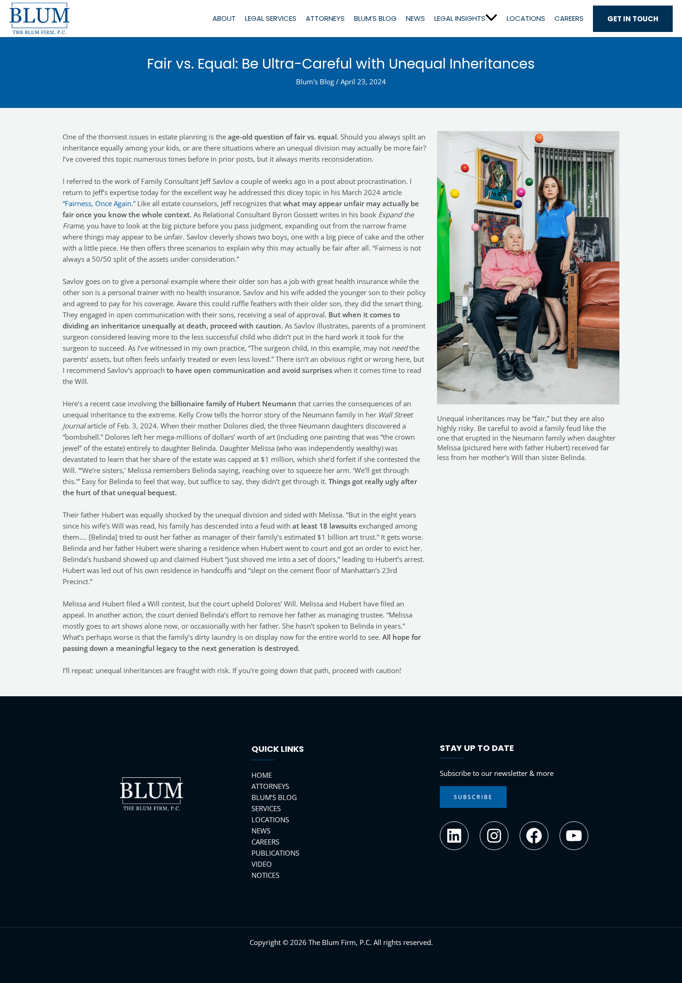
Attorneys (325, 18)
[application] (491, 18)
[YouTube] (574, 835)
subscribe (473, 797)
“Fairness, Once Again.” (99, 203)
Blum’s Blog (375, 18)
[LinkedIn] (454, 835)
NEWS (260, 830)
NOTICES (265, 875)
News (415, 18)
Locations (526, 18)
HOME (261, 775)
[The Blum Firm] (39, 17)
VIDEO (261, 864)
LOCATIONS (270, 819)
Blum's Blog (315, 81)
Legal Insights (459, 18)
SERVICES (266, 808)
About (224, 18)
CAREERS (265, 841)
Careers (569, 18)
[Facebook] (534, 835)
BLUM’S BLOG (274, 797)
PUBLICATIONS (275, 852)
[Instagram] (494, 835)
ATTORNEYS (270, 786)
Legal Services (270, 18)
